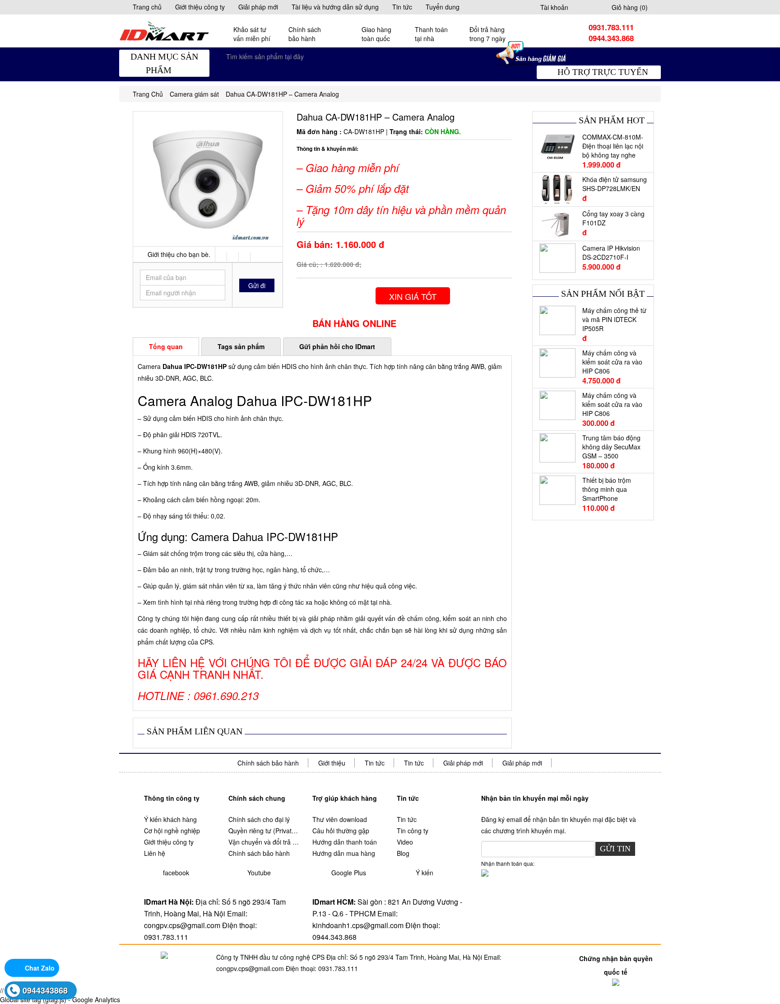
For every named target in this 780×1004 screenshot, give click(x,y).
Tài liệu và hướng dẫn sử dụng (335, 6)
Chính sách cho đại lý (259, 819)
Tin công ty (412, 830)
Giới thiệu (331, 762)
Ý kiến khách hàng (170, 819)
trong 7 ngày (487, 34)
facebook (176, 872)
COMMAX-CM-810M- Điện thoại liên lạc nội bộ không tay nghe (612, 145)
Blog (403, 853)
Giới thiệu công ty (200, 6)
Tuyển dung (443, 6)
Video (405, 841)
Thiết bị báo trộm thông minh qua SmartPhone (606, 489)
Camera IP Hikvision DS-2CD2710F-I (611, 252)
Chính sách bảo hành (268, 762)
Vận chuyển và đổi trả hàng (263, 841)
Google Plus (348, 872)
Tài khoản (554, 7)
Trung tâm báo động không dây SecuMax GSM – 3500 (611, 446)
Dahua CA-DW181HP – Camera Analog (282, 93)
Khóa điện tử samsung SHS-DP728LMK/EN (614, 184)
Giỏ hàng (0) (630, 7)
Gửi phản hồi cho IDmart (337, 346)
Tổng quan (166, 346)
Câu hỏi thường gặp (340, 830)
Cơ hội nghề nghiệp (172, 830)
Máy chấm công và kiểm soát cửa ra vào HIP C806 (612, 361)
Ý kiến (424, 872)
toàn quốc (376, 34)
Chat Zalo (40, 967)
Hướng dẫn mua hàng (343, 853)
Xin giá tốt (412, 296)
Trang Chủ (148, 93)
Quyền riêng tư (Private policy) (263, 830)
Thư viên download (339, 819)
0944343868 (45, 990)
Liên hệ (154, 853)
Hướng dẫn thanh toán (344, 841)
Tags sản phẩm (241, 346)
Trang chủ (147, 6)
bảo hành (304, 34)
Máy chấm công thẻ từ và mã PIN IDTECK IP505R (614, 319)
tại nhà (431, 34)
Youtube (259, 872)
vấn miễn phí (251, 34)
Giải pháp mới (258, 6)
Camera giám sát (194, 93)
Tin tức (402, 6)
